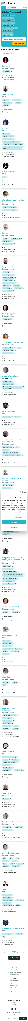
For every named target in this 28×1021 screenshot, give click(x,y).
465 (14, 953)
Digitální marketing (8, 20)
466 (17, 953)
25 (11, 53)
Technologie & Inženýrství (10, 28)
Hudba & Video (8, 30)
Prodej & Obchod (8, 33)
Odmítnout (14, 527)
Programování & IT (8, 15)
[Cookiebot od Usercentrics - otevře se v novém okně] (20, 492)
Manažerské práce (8, 23)
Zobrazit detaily (19, 517)
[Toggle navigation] (25, 3)
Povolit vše (14, 522)
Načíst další (14, 958)
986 (24, 953)
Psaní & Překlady (8, 25)
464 (10, 953)
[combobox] (12, 39)
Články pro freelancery (14, 974)
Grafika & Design (8, 18)
